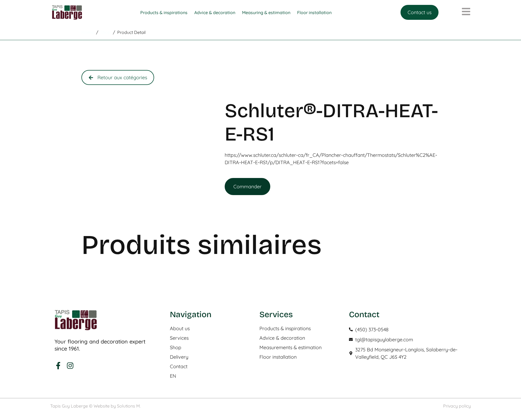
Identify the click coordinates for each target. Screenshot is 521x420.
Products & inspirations (285, 328)
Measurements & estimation (290, 347)
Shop (175, 347)
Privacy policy (457, 406)
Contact (179, 366)
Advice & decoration (282, 338)
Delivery (179, 357)
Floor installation (278, 357)
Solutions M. (129, 406)
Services (179, 338)
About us (180, 328)
